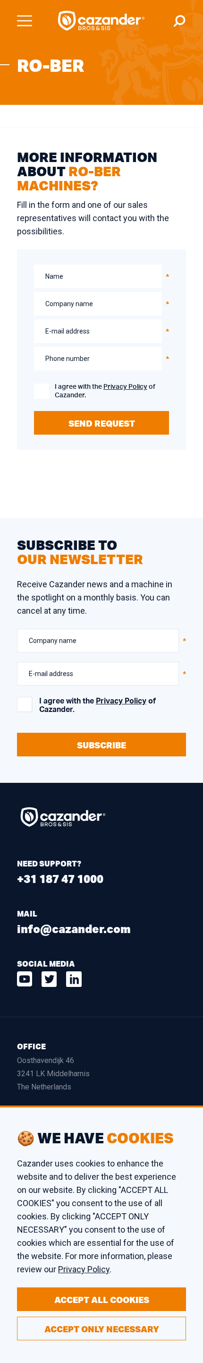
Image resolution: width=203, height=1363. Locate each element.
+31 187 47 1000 (60, 878)
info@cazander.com (74, 928)
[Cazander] (101, 21)
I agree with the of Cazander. (105, 391)
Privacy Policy (125, 387)
